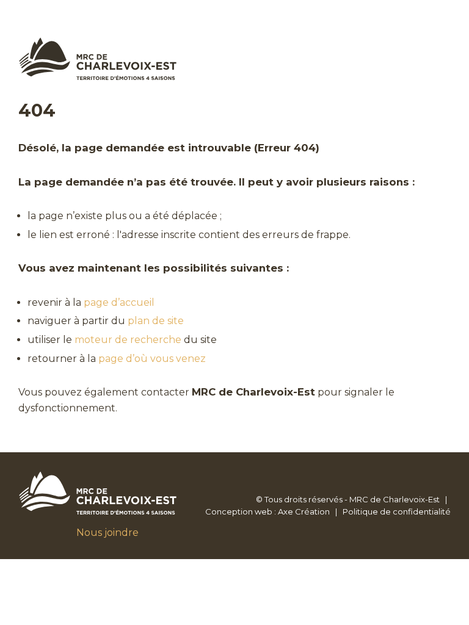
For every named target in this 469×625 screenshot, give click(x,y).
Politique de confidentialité (397, 511)
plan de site (156, 321)
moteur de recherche (128, 339)
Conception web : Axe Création (267, 511)
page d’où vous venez (152, 358)
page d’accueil (119, 302)
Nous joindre (107, 532)
